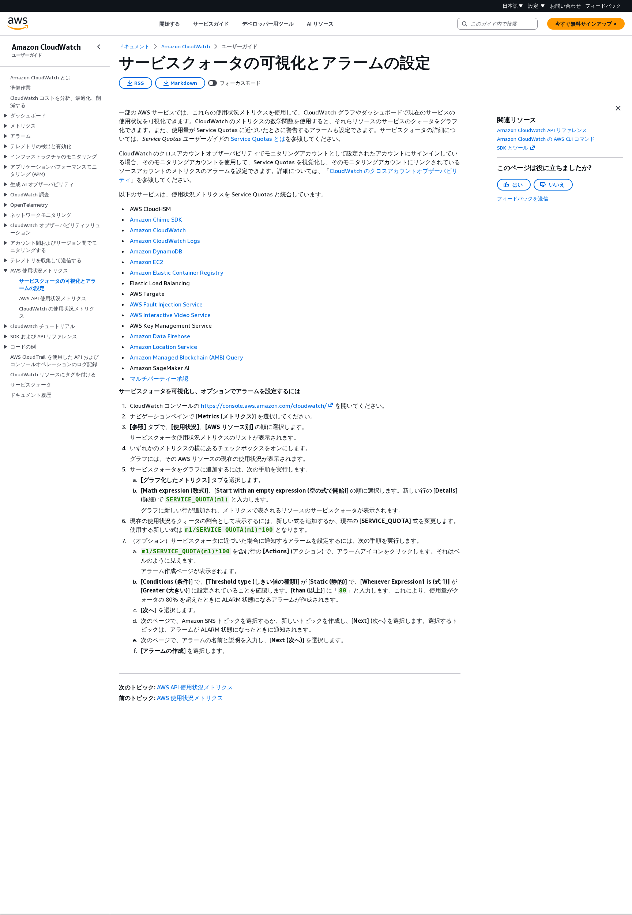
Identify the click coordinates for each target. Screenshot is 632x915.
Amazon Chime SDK (156, 219)
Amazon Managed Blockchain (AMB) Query (186, 357)
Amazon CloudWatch (158, 230)
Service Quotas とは (258, 138)
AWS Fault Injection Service (166, 304)
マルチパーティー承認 (159, 378)
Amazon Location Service (163, 346)
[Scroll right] (339, 24)
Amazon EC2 (146, 262)
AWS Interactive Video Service (170, 315)
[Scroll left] (153, 24)
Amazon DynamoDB (156, 251)
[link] (239, 46)
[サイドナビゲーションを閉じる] (99, 47)
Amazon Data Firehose (160, 336)
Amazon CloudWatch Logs (165, 240)
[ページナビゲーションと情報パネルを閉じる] (618, 108)
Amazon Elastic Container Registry (176, 272)
